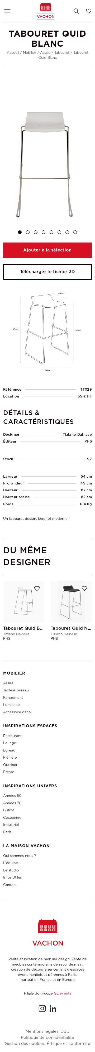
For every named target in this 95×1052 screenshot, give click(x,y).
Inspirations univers (30, 786)
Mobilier (29, 53)
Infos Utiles (12, 877)
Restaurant (12, 736)
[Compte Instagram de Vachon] (42, 1008)
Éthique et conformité (68, 1044)
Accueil (13, 53)
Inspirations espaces (30, 726)
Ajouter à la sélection (47, 250)
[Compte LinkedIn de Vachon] (53, 1008)
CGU (64, 1032)
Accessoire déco (17, 712)
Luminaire (11, 705)
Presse (8, 772)
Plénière (10, 757)
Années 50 (12, 796)
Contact (10, 885)
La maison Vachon (26, 845)
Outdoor (10, 765)
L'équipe (10, 863)
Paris (7, 832)
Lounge (9, 743)
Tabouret (61, 53)
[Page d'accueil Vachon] (45, 11)
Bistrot (8, 810)
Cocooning (12, 818)
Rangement (13, 698)
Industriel (11, 825)
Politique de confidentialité (47, 1038)
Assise (45, 53)
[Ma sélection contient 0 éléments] (89, 11)
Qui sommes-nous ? (19, 856)
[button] (20, 232)
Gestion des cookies (25, 1044)
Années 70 (12, 803)
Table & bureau (16, 690)
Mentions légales (42, 1032)
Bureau (9, 750)
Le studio (11, 870)
